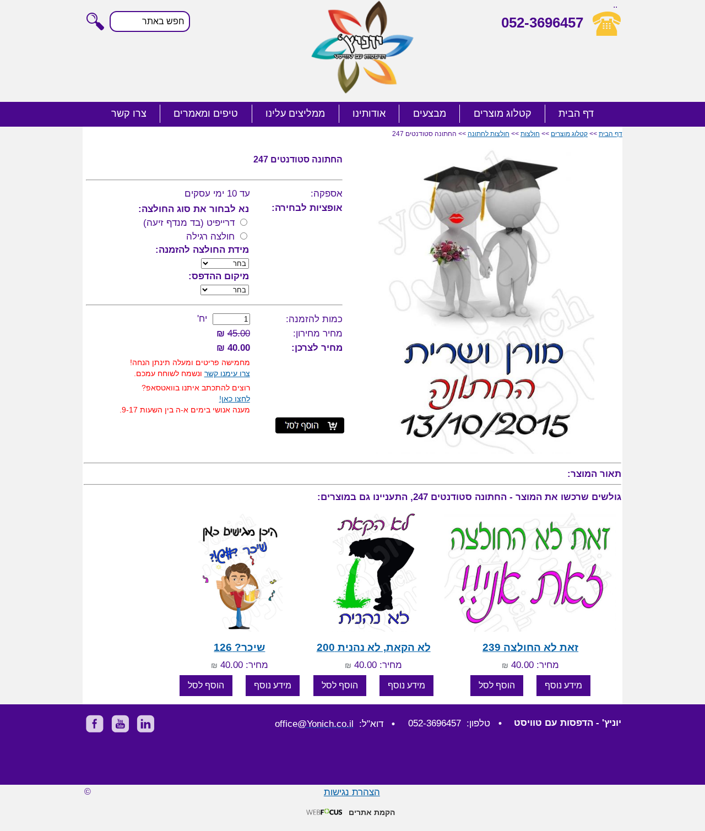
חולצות (530, 134)
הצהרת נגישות (352, 792)
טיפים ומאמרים (205, 113)
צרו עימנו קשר (227, 373)
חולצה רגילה (210, 236)
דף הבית (576, 113)
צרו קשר (129, 113)
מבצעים (429, 113)
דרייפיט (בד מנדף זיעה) (189, 223)
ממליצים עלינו (295, 113)
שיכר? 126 (239, 647)
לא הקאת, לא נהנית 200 (374, 647)
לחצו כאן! (234, 398)
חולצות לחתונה (488, 134)
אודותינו (369, 113)
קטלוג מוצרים (503, 113)
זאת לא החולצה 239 (530, 647)
